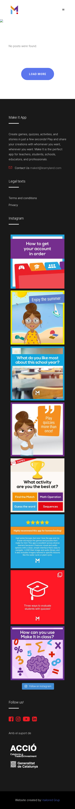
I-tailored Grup (50, 800)
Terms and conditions (23, 198)
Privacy (13, 205)
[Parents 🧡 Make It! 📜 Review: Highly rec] (37, 541)
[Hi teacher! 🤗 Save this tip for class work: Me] (37, 653)
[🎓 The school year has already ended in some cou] (37, 373)
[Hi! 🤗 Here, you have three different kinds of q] (37, 597)
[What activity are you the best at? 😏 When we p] (37, 485)
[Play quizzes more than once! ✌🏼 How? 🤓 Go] (37, 429)
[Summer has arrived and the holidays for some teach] (37, 317)
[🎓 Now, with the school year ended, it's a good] (37, 262)
